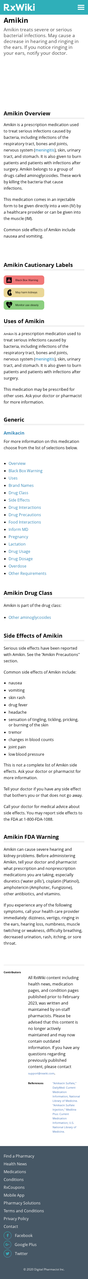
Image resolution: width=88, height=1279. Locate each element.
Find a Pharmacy (19, 1156)
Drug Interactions (25, 507)
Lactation (17, 544)
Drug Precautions (25, 514)
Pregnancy (18, 536)
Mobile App (14, 1195)
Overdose (17, 566)
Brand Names (21, 485)
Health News (15, 1164)
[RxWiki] (19, 7)
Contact (11, 1226)
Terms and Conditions (24, 1210)
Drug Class (18, 492)
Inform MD (18, 529)
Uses (13, 478)
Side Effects (19, 500)
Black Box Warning (26, 470)
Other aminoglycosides (30, 617)
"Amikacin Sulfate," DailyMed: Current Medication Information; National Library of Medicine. (66, 1092)
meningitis (45, 150)
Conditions (14, 1179)
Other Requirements (27, 573)
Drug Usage (19, 551)
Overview (17, 463)
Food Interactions (25, 522)
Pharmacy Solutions (22, 1203)
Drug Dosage (21, 558)
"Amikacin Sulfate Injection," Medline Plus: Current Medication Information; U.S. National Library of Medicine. (64, 1118)
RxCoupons (14, 1187)
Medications (15, 1171)
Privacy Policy (16, 1218)
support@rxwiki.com (41, 1073)
